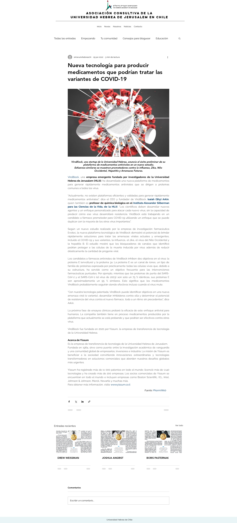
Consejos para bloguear (136, 38)
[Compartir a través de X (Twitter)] (75, 401)
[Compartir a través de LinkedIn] (82, 401)
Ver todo (179, 425)
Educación (162, 38)
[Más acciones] (167, 57)
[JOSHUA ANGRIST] (118, 442)
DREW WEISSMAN (68, 457)
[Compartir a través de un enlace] (89, 401)
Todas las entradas (65, 38)
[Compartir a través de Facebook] (69, 401)
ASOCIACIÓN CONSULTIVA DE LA (119, 13)
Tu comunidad (109, 38)
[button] (179, 38)
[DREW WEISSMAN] (74, 442)
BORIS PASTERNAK (157, 457)
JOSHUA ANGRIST (112, 457)
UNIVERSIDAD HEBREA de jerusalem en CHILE (119, 17)
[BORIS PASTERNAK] (163, 442)
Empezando (88, 38)
